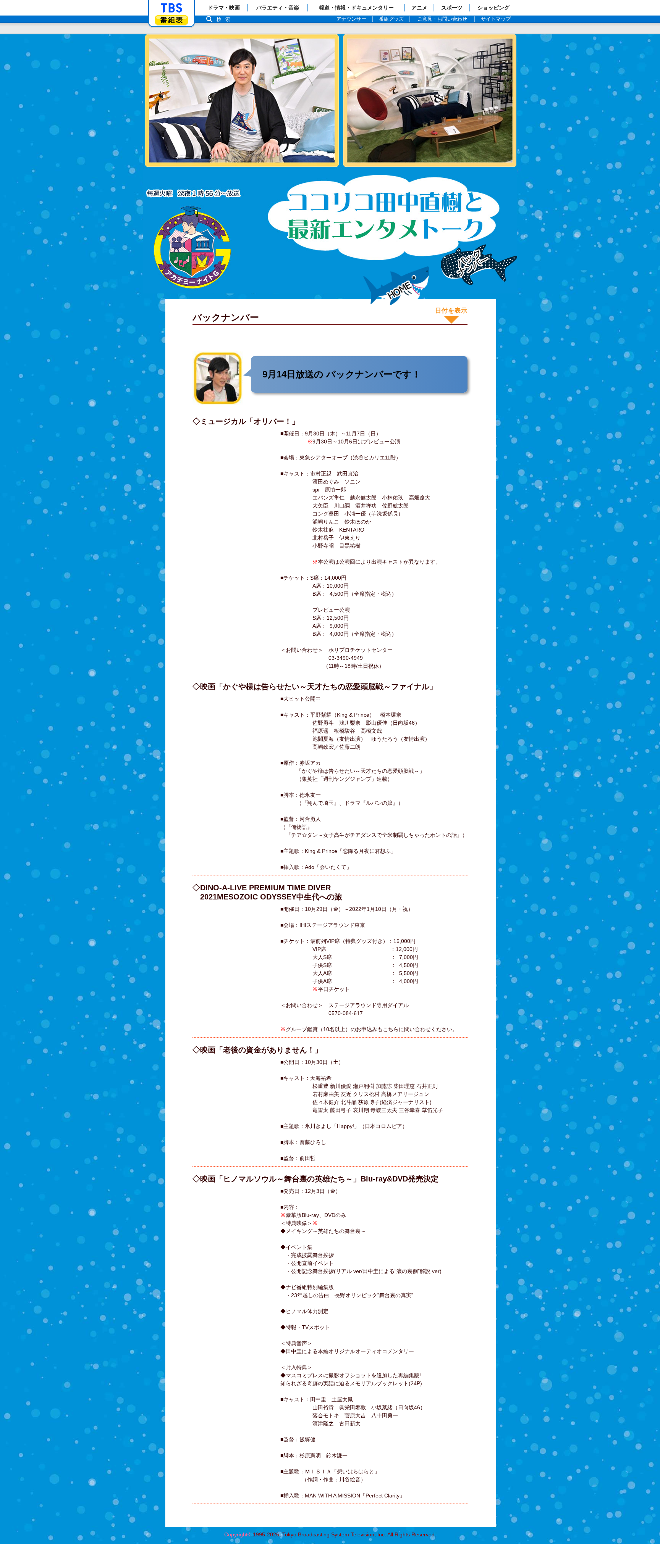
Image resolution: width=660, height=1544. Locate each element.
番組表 (171, 20)
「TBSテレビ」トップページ (171, 8)
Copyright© (237, 1534)
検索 (225, 19)
